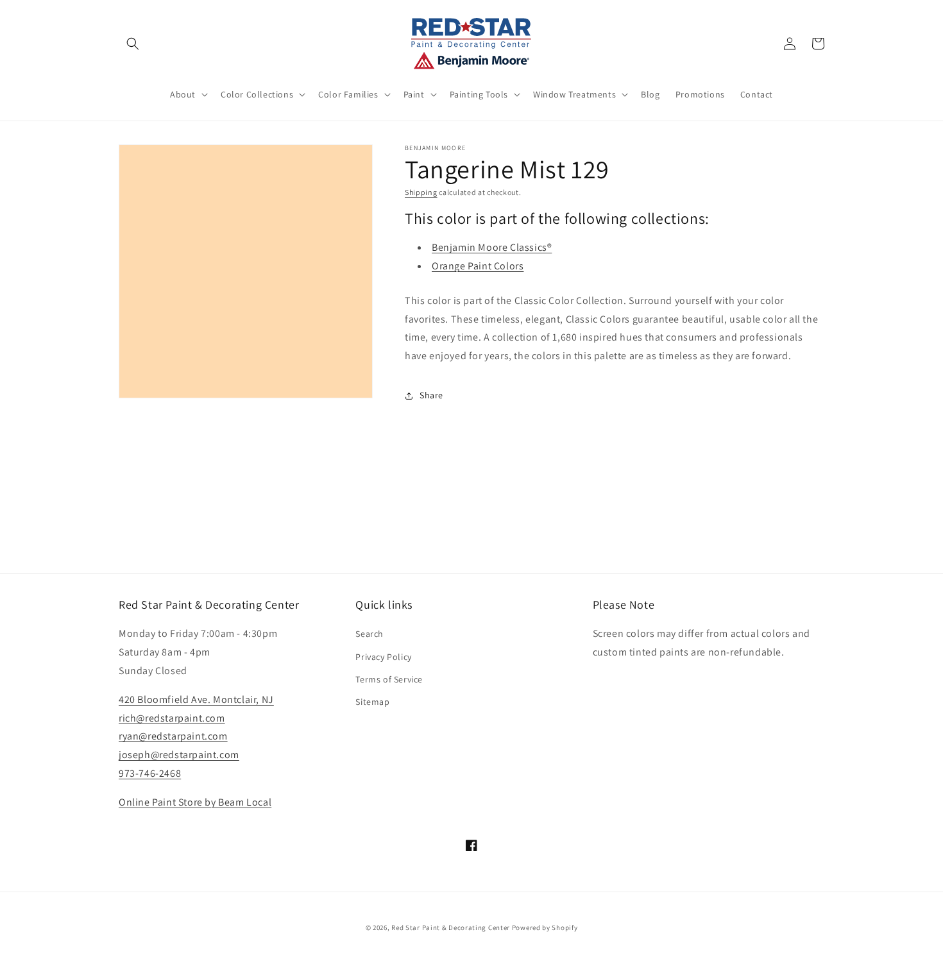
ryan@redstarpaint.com (173, 736)
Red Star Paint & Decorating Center (450, 927)
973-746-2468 (150, 773)
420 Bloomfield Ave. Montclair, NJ (196, 699)
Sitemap (372, 701)
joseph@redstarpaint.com (179, 754)
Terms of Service (389, 679)
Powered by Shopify (545, 927)
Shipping (421, 192)
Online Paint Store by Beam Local (195, 802)
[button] (133, 44)
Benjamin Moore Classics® (492, 247)
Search (369, 633)
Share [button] (431, 395)
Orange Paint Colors (477, 266)
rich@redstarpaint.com (172, 718)
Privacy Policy (383, 657)
